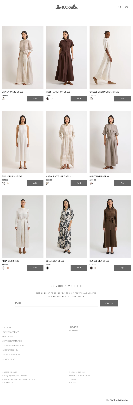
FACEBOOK (73, 330)
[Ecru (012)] (22, 142)
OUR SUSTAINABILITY (10, 332)
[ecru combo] (91, 99)
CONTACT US (7, 383)
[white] (52, 99)
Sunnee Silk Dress (99, 261)
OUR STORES (7, 337)
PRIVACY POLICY (8, 359)
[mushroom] (91, 183)
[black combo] (47, 268)
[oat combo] (4, 99)
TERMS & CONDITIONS (11, 355)
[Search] (120, 7)
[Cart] (127, 7)
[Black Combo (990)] (66, 226)
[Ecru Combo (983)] (110, 57)
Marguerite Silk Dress (58, 177)
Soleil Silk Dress (55, 261)
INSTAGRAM (74, 327)
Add (35, 99)
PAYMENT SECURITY (10, 350)
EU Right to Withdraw (117, 400)
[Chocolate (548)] (66, 57)
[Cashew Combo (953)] (66, 142)
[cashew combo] (47, 183)
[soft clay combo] (8, 268)
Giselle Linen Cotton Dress (104, 92)
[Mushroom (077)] (110, 142)
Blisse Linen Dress (12, 177)
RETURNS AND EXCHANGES (13, 346)
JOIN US (109, 303)
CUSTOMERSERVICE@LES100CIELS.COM (19, 379)
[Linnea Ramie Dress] (22, 57)
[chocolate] (47, 99)
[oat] (8, 183)
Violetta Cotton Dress (58, 92)
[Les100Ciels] (66, 7)
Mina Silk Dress (10, 261)
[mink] (95, 268)
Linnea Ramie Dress (12, 92)
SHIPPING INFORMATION (12, 341)
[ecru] (4, 183)
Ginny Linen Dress (99, 177)
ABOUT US (6, 328)
